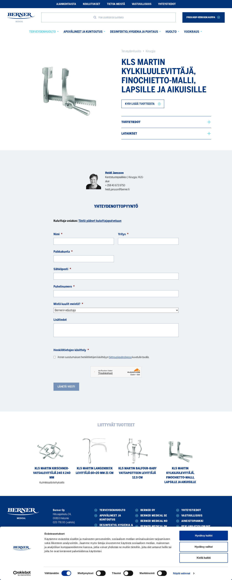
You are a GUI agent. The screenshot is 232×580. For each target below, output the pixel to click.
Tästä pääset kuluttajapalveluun (100, 221)
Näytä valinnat (181, 573)
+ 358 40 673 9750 (115, 185)
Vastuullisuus (141, 4)
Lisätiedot (60, 320)
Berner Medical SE (153, 515)
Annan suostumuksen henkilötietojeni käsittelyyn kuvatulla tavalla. (103, 357)
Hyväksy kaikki (203, 535)
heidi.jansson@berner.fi (117, 189)
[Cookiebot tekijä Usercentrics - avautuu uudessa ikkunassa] (22, 573)
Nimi (58, 234)
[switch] (101, 573)
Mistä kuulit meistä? (68, 304)
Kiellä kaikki (204, 557)
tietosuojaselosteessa (120, 357)
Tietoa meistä (116, 4)
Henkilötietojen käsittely (71, 350)
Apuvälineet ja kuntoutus (83, 32)
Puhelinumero (64, 286)
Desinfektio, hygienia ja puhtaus (134, 32)
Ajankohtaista (66, 4)
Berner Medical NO (154, 521)
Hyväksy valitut (204, 546)
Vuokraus (191, 32)
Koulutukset (91, 4)
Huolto (171, 32)
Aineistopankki (192, 521)
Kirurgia (150, 51)
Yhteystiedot (167, 4)
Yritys (123, 234)
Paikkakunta (63, 251)
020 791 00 (59, 522)
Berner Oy (147, 510)
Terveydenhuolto (42, 32)
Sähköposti (62, 269)
